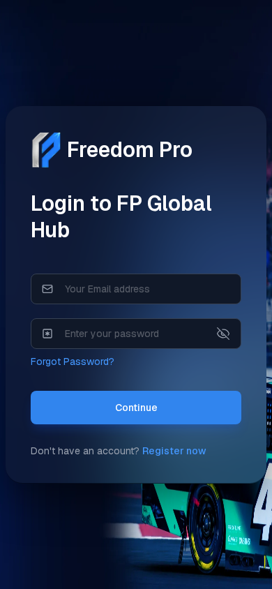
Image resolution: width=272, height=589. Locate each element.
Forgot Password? (72, 361)
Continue (136, 407)
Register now (174, 451)
